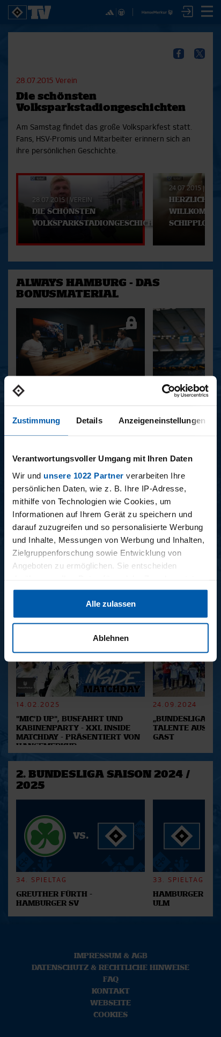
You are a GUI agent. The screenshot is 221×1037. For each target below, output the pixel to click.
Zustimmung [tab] (36, 420)
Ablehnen (111, 637)
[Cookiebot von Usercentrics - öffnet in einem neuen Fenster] (162, 391)
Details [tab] (89, 420)
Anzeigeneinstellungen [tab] (162, 420)
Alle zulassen (111, 603)
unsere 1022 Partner (83, 475)
